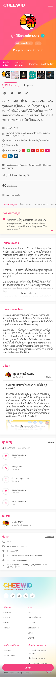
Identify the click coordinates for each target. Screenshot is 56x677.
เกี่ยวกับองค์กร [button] (25, 204)
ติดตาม (12, 85)
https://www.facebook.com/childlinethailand (24, 555)
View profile (49, 537)
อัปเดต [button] (53, 204)
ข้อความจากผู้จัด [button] (9, 204)
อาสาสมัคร (32, 622)
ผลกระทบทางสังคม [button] (40, 204)
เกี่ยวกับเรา (7, 612)
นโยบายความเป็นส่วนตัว (37, 663)
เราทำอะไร (7, 617)
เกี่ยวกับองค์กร (5, 64)
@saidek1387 (12, 551)
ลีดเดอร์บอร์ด (33, 627)
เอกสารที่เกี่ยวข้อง (19, 64)
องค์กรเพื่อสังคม (34, 617)
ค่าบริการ (7, 650)
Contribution (47, 64)
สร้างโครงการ (9, 655)
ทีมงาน (6, 622)
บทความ (31, 638)
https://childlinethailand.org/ (18, 560)
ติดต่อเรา (6, 627)
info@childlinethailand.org (17, 546)
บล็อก (30, 632)
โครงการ (33, 64)
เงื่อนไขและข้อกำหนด (36, 658)
